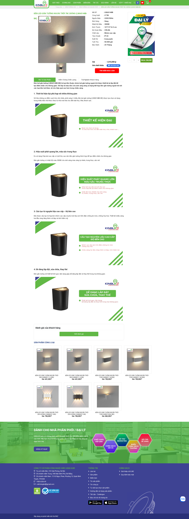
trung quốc (108, 39)
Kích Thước (96, 27)
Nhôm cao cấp (110, 33)
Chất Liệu (95, 33)
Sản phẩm (77, 3)
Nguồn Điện (96, 18)
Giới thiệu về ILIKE (127, 471)
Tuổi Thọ (95, 42)
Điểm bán (86, 3)
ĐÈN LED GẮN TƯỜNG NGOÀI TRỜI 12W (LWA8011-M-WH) (136, 376)
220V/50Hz (108, 18)
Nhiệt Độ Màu (97, 24)
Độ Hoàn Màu (97, 30)
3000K (106, 24)
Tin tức (96, 3)
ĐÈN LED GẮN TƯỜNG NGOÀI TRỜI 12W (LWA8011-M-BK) (106, 376)
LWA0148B (108, 12)
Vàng (106, 21)
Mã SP (94, 12)
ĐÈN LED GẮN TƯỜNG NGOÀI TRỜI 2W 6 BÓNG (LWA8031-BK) (76, 413)
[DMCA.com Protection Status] (37, 491)
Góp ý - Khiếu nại (125, 3)
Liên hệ (113, 3)
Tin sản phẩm (95, 481)
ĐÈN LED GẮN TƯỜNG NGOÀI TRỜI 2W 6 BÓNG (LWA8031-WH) (46, 413)
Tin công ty (94, 485)
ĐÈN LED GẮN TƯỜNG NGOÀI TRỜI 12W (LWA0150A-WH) (106, 413)
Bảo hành (105, 3)
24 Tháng (108, 45)
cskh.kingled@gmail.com (45, 484)
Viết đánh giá (79, 334)
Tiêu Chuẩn (96, 36)
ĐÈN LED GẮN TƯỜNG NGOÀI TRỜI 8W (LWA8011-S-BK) (76, 376)
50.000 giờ (108, 42)
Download (66, 3)
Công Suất (96, 15)
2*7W (106, 15)
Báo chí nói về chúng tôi (98, 498)
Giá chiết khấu (98, 65)
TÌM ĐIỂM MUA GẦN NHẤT (107, 71)
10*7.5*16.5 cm (110, 27)
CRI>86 (107, 30)
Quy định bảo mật (127, 475)
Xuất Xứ (95, 39)
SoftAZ (55, 516)
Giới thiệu (56, 3)
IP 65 (106, 36)
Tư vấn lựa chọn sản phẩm (99, 488)
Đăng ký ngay (41, 449)
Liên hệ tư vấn (114, 65)
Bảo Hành (95, 45)
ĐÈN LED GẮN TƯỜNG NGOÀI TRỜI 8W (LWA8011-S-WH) (46, 376)
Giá (93, 62)
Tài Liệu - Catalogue (97, 494)
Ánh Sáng (95, 21)
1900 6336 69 (41, 482)
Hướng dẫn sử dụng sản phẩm (101, 491)
